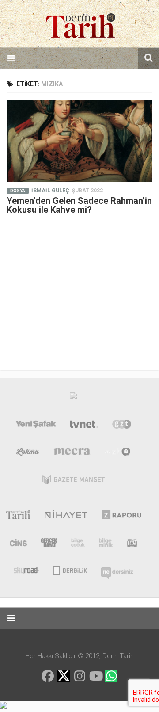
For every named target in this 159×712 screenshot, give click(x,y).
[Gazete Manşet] (73, 481)
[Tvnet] (84, 426)
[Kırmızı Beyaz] (132, 544)
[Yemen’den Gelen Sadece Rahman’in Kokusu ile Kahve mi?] (79, 141)
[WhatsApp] (111, 676)
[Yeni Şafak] (35, 426)
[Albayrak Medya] (73, 398)
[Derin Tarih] (17, 516)
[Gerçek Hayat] (49, 544)
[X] (63, 676)
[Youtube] (95, 676)
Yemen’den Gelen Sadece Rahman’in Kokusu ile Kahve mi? (79, 205)
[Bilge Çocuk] (78, 544)
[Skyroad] (26, 569)
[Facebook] (48, 676)
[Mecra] (72, 454)
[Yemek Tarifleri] (28, 454)
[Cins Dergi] (18, 544)
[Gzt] (121, 426)
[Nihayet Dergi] (66, 516)
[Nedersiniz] (117, 569)
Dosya (17, 190)
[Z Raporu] (122, 516)
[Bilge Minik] (106, 544)
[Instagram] (79, 676)
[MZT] (118, 454)
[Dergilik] (70, 569)
